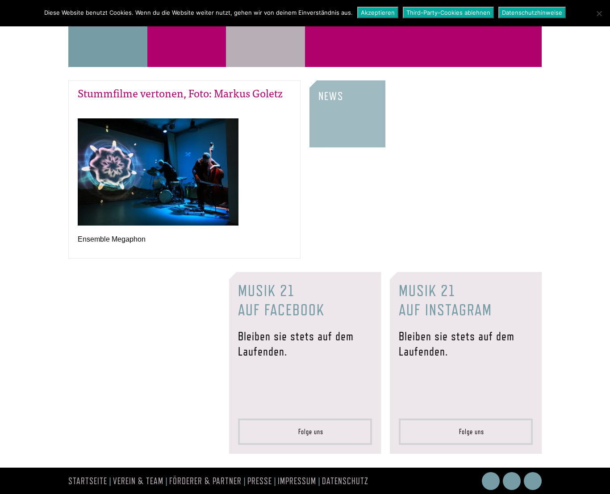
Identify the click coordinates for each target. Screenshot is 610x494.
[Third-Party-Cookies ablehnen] (598, 13)
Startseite (87, 481)
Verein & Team (138, 481)
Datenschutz (345, 481)
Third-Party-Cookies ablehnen (448, 12)
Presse (259, 481)
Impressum (297, 481)
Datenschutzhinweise (532, 12)
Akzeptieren (378, 12)
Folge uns (308, 431)
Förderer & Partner (205, 481)
